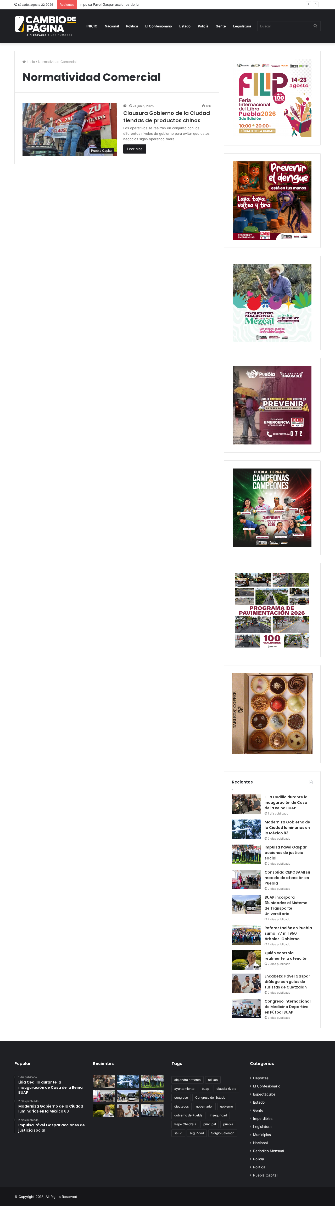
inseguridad (218, 1115)
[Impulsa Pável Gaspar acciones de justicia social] (246, 854)
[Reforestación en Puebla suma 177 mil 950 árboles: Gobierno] (246, 935)
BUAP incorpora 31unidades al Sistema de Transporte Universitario (286, 905)
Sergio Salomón (222, 1133)
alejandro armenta (187, 1080)
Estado (185, 26)
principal (209, 1124)
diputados (181, 1106)
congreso (181, 1097)
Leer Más (134, 149)
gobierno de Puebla (188, 1115)
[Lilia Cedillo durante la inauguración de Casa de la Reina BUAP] (246, 804)
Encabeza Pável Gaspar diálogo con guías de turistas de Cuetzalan (287, 982)
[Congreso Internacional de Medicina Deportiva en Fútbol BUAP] (246, 1008)
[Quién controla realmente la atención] (246, 960)
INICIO (91, 26)
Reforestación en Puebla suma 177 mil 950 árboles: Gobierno (288, 933)
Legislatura (242, 26)
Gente (221, 26)
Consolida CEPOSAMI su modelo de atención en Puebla (287, 878)
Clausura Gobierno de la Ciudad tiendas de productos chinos (166, 116)
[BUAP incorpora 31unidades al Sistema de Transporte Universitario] (246, 904)
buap (205, 1089)
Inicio (30, 62)
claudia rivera (226, 1089)
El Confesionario (158, 26)
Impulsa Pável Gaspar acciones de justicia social (118, 4)
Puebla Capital (265, 1175)
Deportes (261, 1078)
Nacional (112, 26)
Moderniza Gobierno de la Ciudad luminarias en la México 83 (287, 827)
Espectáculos (264, 1094)
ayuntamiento (184, 1089)
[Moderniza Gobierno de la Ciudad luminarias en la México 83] (246, 829)
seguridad (196, 1133)
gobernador (204, 1106)
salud (178, 1133)
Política (132, 26)
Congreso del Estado (210, 1097)
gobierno (226, 1106)
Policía (203, 26)
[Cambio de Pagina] (45, 26)
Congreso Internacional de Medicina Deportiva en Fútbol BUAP (288, 1007)
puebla (228, 1124)
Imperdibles (262, 1118)
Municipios (262, 1135)
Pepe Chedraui (185, 1124)
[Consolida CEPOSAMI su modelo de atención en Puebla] (246, 879)
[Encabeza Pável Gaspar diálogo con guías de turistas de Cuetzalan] (246, 983)
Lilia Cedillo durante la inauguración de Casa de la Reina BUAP (286, 802)
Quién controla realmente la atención (286, 955)
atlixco (213, 1080)
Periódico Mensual (268, 1151)
